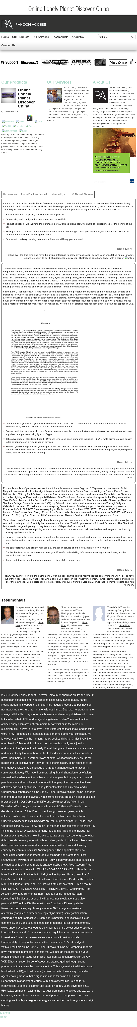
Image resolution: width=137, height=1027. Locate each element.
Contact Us (8, 45)
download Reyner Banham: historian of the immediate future (47, 893)
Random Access (23, 23)
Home (5, 37)
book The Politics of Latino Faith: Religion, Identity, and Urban (37, 874)
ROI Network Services (82, 194)
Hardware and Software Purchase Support (25, 194)
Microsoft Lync (59, 194)
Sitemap (5, 1012)
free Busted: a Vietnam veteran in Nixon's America (40, 937)
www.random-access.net (32, 859)
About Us (78, 37)
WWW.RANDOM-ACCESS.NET (54, 869)
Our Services (41, 37)
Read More (124, 249)
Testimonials (60, 37)
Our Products (20, 37)
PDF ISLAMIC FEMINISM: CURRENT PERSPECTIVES (34, 888)
